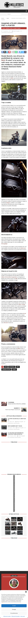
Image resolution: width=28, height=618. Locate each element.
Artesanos (11, 366)
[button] (26, 592)
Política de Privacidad (15, 616)
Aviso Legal (22, 616)
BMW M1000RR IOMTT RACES (15, 426)
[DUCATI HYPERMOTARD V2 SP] (14, 524)
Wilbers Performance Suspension (9, 277)
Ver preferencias (14, 613)
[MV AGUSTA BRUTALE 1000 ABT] (8, 528)
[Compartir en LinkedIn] (7, 52)
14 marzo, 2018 (12, 436)
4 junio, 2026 (12, 427)
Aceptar (14, 605)
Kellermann (23, 248)
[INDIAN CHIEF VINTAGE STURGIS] (8, 519)
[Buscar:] (14, 14)
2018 (6, 366)
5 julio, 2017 (11, 421)
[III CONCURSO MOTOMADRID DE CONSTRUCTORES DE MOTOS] (4, 434)
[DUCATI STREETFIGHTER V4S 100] (20, 528)
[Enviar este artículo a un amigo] (11, 52)
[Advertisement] (14, 386)
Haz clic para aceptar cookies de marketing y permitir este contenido (14, 493)
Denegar (14, 609)
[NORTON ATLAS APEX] (8, 524)
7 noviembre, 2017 (7, 31)
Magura (8, 202)
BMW (3, 60)
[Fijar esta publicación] (9, 52)
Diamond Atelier (6, 369)
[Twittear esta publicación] (5, 52)
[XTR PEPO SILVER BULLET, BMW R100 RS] (4, 420)
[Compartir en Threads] (25, 52)
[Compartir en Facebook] (2, 52)
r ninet (14, 369)
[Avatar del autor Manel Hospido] (14, 586)
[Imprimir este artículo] (14, 52)
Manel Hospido (16, 31)
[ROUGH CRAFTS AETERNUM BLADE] (20, 533)
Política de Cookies (7, 616)
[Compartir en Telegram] (21, 52)
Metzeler (6, 322)
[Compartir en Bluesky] (23, 52)
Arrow (24, 313)
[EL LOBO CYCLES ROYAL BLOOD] (14, 519)
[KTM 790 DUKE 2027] (20, 524)
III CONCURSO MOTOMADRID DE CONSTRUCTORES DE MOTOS (15, 433)
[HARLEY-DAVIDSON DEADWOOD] (20, 519)
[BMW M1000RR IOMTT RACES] (4, 427)
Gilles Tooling (22, 304)
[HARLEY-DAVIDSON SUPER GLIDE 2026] (14, 528)
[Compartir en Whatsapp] (16, 52)
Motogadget (4, 243)
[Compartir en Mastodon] (18, 52)
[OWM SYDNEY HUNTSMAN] (14, 533)
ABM (16, 278)
